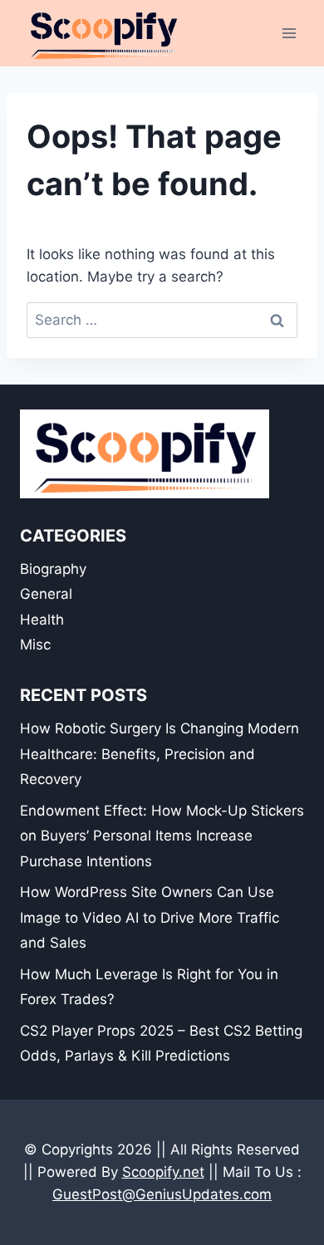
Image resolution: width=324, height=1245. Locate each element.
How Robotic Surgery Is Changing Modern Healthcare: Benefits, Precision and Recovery (159, 753)
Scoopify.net (163, 1172)
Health (42, 619)
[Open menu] (288, 33)
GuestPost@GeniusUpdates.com (162, 1194)
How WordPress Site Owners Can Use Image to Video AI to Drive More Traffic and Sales (149, 917)
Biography (53, 569)
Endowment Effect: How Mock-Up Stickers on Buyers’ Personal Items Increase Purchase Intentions (162, 836)
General (46, 594)
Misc (35, 644)
